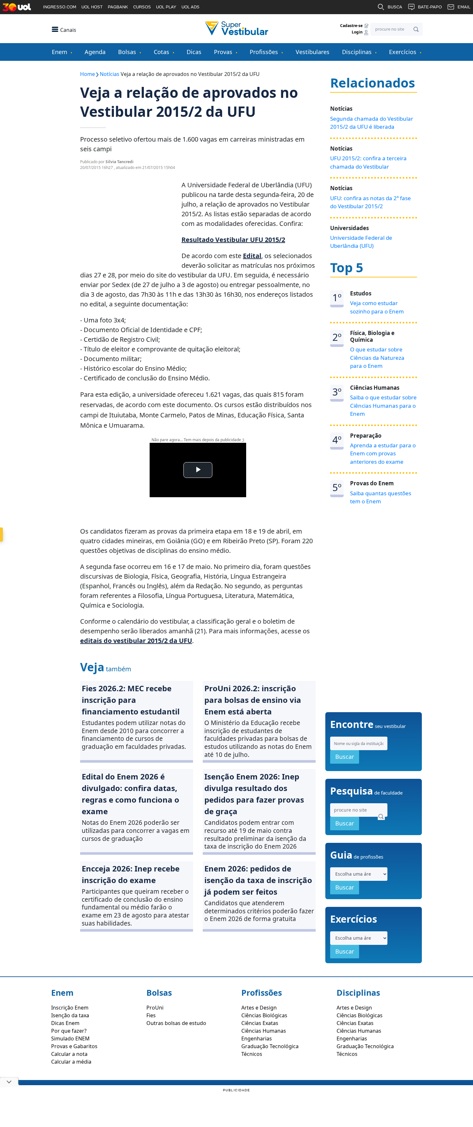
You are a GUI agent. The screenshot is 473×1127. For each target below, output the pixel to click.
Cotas (161, 52)
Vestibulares (312, 52)
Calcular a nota (69, 1053)
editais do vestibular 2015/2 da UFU (136, 640)
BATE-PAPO (430, 7)
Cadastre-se (352, 25)
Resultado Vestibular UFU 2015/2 (233, 239)
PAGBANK (118, 7)
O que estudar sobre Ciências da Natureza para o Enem (377, 357)
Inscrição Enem (69, 1007)
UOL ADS (190, 7)
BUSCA (395, 7)
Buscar (344, 756)
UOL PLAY (166, 7)
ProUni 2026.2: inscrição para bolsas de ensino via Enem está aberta (252, 700)
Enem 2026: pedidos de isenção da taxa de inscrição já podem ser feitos (258, 880)
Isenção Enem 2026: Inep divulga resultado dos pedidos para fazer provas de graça (254, 793)
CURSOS (142, 7)
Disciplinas (357, 52)
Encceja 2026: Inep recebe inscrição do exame (131, 874)
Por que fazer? (69, 1030)
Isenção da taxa (70, 1015)
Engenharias (256, 1038)
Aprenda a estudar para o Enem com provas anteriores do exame (383, 453)
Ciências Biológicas (264, 1015)
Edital (252, 255)
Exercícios (402, 52)
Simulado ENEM (70, 1038)
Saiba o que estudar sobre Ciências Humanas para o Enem (383, 405)
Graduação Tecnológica (270, 1046)
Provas (223, 52)
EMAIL (464, 7)
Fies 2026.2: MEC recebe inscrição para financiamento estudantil (131, 700)
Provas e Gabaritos (74, 1046)
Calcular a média (71, 1061)
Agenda (95, 52)
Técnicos (251, 1053)
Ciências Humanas (263, 1030)
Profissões (264, 52)
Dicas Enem (65, 1023)
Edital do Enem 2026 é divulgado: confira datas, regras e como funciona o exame (130, 793)
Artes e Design (259, 1007)
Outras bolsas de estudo (176, 1023)
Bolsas (127, 52)
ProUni (154, 1007)
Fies (151, 1015)
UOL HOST (92, 7)
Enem (59, 52)
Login (358, 32)
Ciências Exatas (259, 1023)
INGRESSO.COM (59, 7)
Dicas (194, 52)
